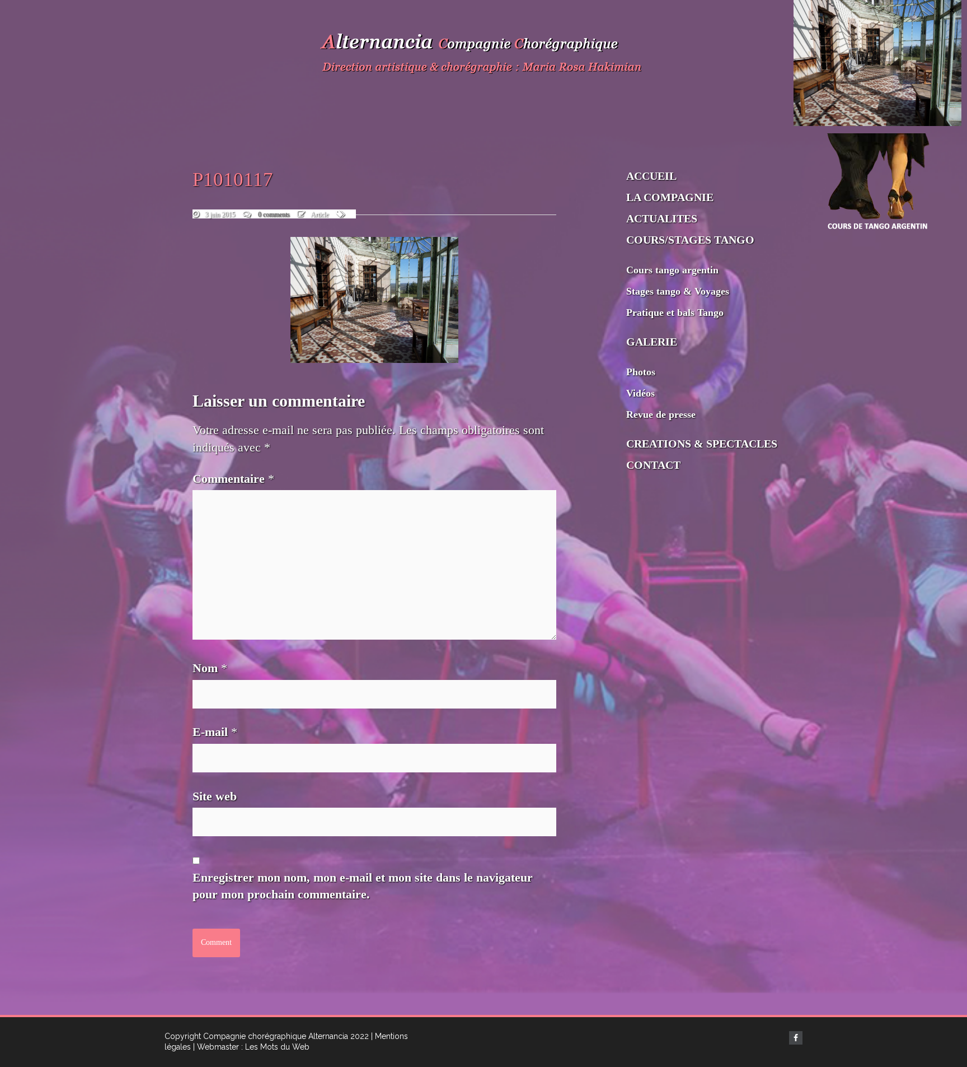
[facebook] (795, 1038)
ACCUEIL (651, 176)
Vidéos (640, 393)
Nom (210, 668)
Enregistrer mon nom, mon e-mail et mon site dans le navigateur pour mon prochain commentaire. (363, 886)
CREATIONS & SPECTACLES (701, 443)
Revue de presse (661, 414)
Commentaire (233, 479)
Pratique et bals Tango (675, 312)
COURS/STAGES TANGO (690, 240)
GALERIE (651, 342)
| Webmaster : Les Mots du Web (251, 1046)
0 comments (274, 214)
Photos (640, 372)
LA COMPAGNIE (669, 197)
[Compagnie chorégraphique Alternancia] (483, 56)
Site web (215, 796)
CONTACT (653, 465)
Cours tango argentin (672, 270)
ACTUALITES (661, 218)
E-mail (215, 732)
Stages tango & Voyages (677, 291)
